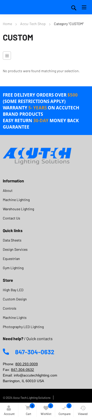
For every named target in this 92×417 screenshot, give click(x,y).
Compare (65, 409)
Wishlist (46, 409)
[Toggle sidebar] (7, 55)
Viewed (83, 413)
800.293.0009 (26, 364)
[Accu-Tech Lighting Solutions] (37, 156)
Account (9, 413)
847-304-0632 (22, 370)
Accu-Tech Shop (33, 24)
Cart (29, 409)
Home (7, 24)
